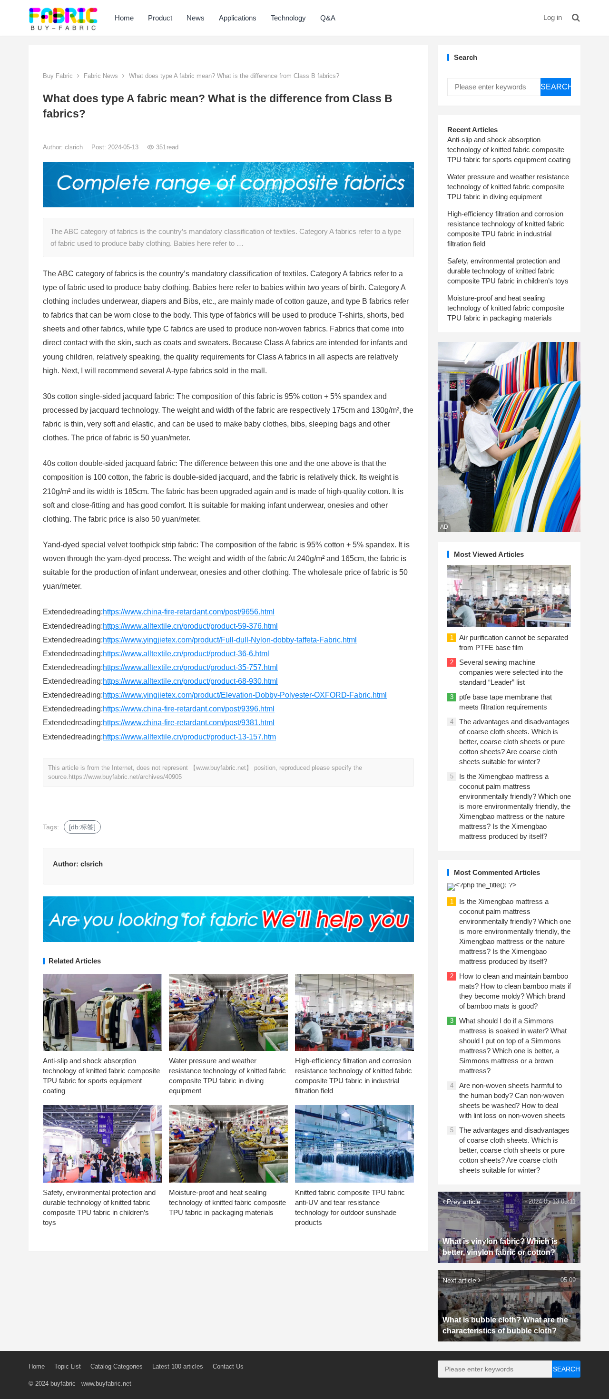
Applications (237, 18)
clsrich (75, 147)
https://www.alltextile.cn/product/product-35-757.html (190, 667)
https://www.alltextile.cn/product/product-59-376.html (190, 626)
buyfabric (63, 1383)
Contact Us (228, 1366)
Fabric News (101, 75)
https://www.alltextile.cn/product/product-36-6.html (186, 654)
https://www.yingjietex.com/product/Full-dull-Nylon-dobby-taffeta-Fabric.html (230, 640)
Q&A (327, 18)
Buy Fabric (58, 75)
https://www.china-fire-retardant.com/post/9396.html (189, 709)
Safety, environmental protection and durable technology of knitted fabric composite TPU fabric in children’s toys (508, 271)
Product (160, 18)
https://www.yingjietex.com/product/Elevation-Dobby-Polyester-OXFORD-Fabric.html (245, 695)
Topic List (67, 1366)
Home (124, 18)
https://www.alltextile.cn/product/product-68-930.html (190, 681)
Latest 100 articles (177, 1366)
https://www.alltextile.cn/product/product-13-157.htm (189, 737)
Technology (288, 18)
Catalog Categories (116, 1366)
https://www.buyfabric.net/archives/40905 (125, 776)
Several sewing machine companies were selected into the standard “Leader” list (511, 672)
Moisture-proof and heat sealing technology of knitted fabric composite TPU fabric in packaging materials (227, 1202)
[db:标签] (82, 827)
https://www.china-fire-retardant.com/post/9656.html (189, 612)
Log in (552, 17)
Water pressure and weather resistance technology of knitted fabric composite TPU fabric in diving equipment (508, 187)
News (196, 18)
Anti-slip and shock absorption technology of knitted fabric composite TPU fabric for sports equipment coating (508, 150)
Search (555, 87)
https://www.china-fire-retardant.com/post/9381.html (189, 723)
